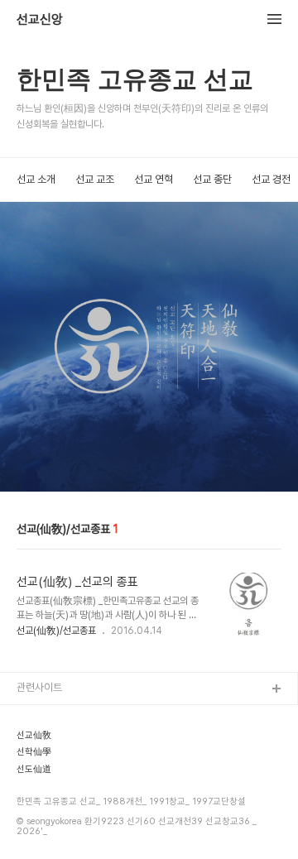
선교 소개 (36, 179)
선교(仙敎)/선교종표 (56, 630)
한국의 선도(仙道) (55, 769)
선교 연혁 (153, 179)
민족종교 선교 (45, 822)
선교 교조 (94, 179)
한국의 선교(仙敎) (55, 743)
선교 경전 (271, 179)
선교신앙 (40, 19)
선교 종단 (212, 179)
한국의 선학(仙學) (55, 795)
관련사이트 (39, 687)
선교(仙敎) (40, 716)
